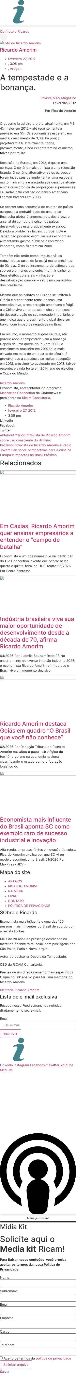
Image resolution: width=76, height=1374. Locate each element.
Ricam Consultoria (36, 398)
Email (4, 1018)
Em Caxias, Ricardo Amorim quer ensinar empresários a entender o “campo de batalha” (37, 536)
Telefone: (7, 1344)
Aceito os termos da (37, 1358)
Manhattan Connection (17, 393)
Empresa (6, 1318)
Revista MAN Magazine (58, 98)
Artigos (15, 69)
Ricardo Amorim (12, 383)
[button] (38, 26)
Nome (4, 1277)
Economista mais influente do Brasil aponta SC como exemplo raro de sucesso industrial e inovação (35, 830)
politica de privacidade (53, 1358)
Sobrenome (9, 1291)
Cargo (5, 1331)
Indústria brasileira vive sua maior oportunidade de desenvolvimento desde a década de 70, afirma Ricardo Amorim (37, 632)
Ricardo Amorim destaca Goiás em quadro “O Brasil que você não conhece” (35, 730)
